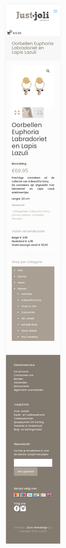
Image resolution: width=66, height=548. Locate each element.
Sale (20, 270)
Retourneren (21, 386)
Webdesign (41, 527)
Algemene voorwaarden (28, 390)
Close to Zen (29, 306)
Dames (16, 215)
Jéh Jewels (27, 318)
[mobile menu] (55, 11)
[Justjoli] (33, 17)
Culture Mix (28, 312)
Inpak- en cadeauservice (29, 415)
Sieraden (17, 218)
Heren (21, 282)
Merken (26, 215)
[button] (48, 71)
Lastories (26, 294)
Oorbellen (38, 215)
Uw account (21, 371)
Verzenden (20, 382)
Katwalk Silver (29, 324)
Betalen (18, 379)
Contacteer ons (23, 375)
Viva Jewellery (29, 337)
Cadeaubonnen (23, 418)
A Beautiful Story (39, 211)
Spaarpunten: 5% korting (29, 422)
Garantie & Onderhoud (28, 426)
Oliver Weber (29, 330)
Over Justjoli (21, 411)
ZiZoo (30, 527)
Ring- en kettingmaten (28, 429)
